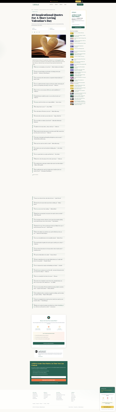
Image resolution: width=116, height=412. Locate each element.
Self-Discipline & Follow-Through (60, 394)
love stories (38, 209)
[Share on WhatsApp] (62, 176)
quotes (59, 60)
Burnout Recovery (58, 393)
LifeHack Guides (35, 393)
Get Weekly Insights (78, 27)
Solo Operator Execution (59, 399)
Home (32, 9)
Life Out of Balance (58, 397)
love (37, 67)
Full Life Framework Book (47, 394)
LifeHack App (45, 393)
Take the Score (80, 4)
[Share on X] (37, 32)
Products (56, 4)
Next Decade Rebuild (59, 398)
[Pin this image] (58, 176)
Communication (36, 9)
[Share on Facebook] (32, 32)
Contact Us (72, 394)
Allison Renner (34, 29)
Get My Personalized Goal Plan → (48, 343)
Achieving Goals (35, 398)
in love (50, 90)
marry (39, 270)
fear (47, 85)
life (57, 287)
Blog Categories (73, 397)
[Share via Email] (39, 32)
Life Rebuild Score (35, 394)
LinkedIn (48, 403)
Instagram (37, 403)
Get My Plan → (78, 1)
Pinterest (41, 403)
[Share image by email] (63, 176)
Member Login (73, 399)
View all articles (40, 356)
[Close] (82, 1)
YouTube (45, 403)
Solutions (61, 4)
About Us (72, 393)
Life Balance (34, 397)
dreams (36, 102)
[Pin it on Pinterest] (35, 32)
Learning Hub (45, 397)
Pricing (65, 4)
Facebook (34, 403)
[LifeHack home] (36, 4)
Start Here (51, 4)
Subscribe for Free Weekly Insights (48, 380)
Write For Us (73, 398)
